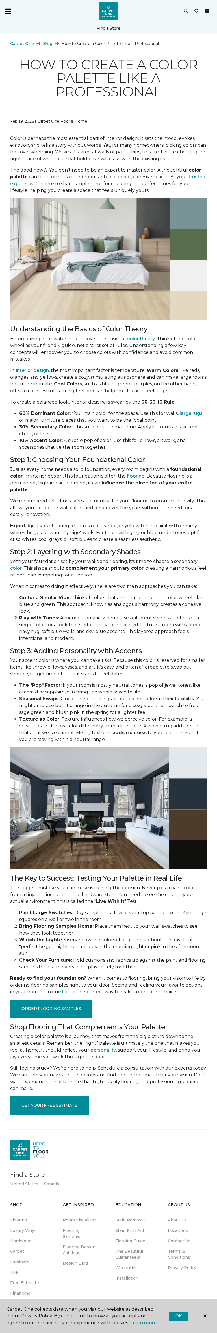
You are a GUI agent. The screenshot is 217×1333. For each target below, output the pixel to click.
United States (24, 1183)
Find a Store (108, 28)
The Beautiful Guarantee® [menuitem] (129, 1254)
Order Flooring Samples (51, 1008)
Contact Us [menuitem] (179, 1240)
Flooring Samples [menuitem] (71, 1233)
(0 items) (207, 11)
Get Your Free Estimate (49, 1105)
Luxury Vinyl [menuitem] (22, 1230)
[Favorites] (196, 11)
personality (103, 1050)
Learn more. (143, 1322)
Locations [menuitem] (178, 1230)
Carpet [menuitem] (17, 1251)
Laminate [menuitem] (19, 1261)
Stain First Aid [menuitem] (129, 1230)
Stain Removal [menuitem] (130, 1220)
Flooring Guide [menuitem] (130, 1240)
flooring (136, 476)
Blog (47, 43)
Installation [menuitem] (126, 1278)
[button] (186, 11)
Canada (51, 1183)
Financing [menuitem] (20, 1293)
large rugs (191, 413)
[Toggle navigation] (8, 11)
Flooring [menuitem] (18, 1220)
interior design (32, 370)
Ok (178, 1315)
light (67, 991)
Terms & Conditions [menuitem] (179, 1254)
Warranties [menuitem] (126, 1267)
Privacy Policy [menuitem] (182, 1267)
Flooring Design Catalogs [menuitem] (79, 1249)
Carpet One (22, 43)
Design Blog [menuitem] (75, 1263)
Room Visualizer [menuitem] (79, 1220)
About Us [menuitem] (177, 1220)
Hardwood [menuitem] (20, 1240)
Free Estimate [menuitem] (24, 1282)
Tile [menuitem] (14, 1272)
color (16, 568)
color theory (141, 338)
